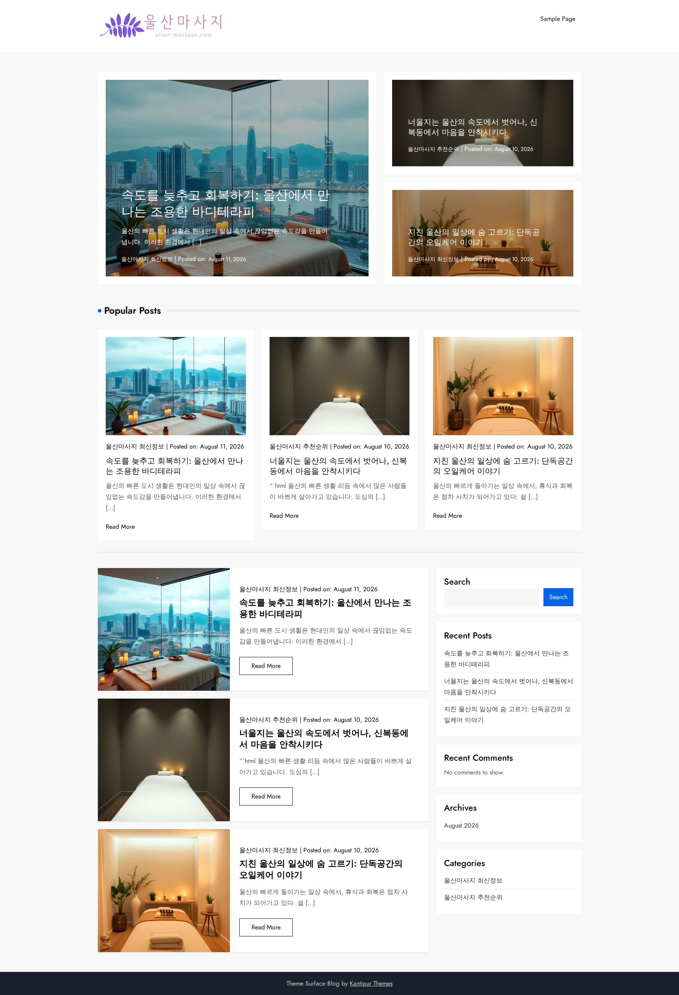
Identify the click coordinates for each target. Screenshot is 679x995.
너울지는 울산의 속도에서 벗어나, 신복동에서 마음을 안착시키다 (473, 127)
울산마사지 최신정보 (147, 259)
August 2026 (461, 825)
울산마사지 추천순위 (433, 149)
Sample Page (557, 18)
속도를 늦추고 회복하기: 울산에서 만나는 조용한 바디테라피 (225, 203)
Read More (120, 526)
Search (457, 581)
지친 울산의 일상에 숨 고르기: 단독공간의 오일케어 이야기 (474, 237)
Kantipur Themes (371, 983)
